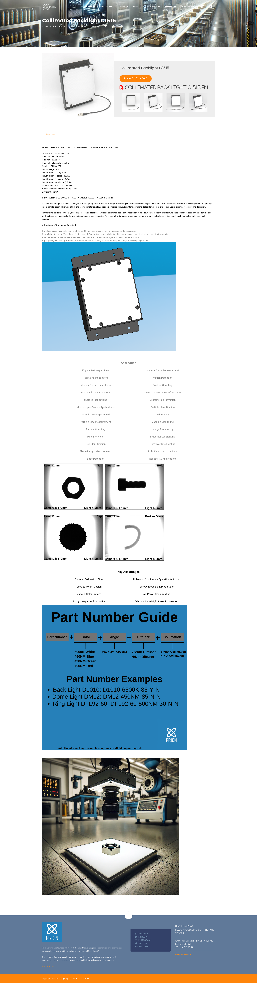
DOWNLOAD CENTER (151, 6)
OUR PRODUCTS (66, 26)
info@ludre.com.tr (183, 955)
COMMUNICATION (188, 6)
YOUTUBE (143, 946)
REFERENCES (170, 6)
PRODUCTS (123, 6)
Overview (50, 134)
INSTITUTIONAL (107, 6)
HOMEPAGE (90, 6)
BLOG (135, 6)
